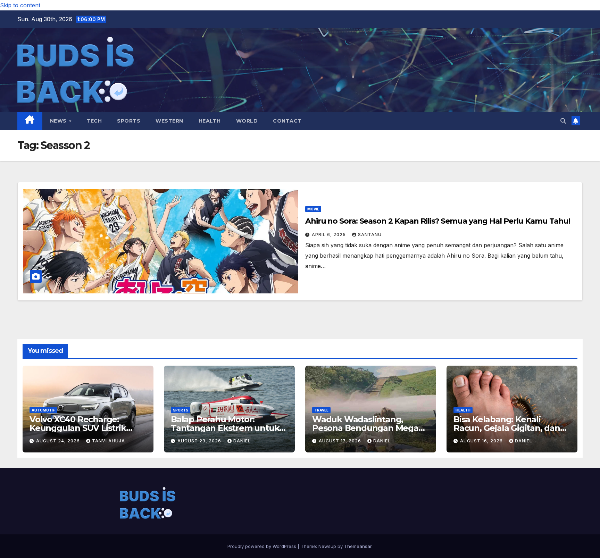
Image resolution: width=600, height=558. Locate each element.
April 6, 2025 (329, 234)
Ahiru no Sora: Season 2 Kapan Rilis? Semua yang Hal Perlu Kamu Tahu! (437, 221)
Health (210, 121)
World (247, 121)
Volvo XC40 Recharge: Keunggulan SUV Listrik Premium (78, 428)
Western (169, 121)
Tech (94, 121)
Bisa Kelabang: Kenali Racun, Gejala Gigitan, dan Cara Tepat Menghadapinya (509, 428)
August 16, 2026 (482, 440)
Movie (313, 209)
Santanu (370, 234)
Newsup (327, 546)
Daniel (242, 440)
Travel (321, 410)
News (59, 121)
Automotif (43, 410)
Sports (128, 121)
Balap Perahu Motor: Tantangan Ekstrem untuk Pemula (225, 428)
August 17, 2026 (340, 440)
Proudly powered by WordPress (262, 546)
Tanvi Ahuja (108, 440)
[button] (563, 120)
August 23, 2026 (200, 440)
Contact (287, 121)
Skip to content (20, 5)
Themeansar (358, 546)
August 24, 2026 (58, 440)
